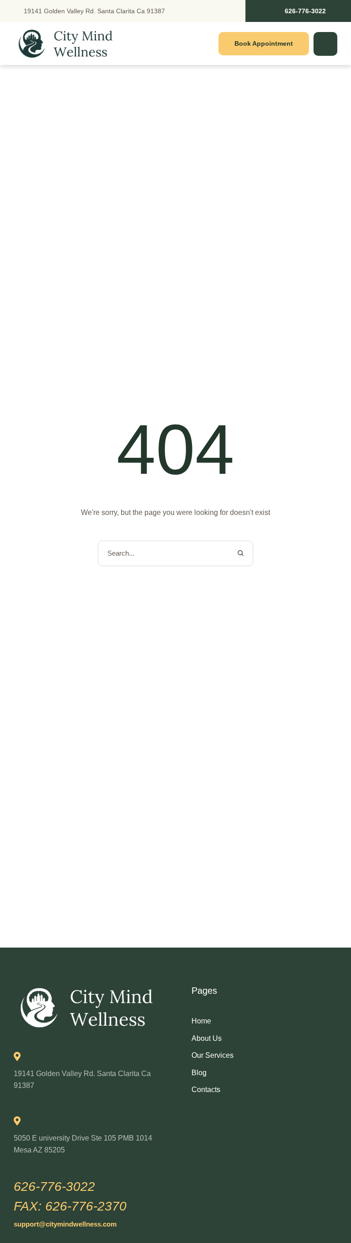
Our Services (212, 1055)
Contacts (205, 1089)
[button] (298, 11)
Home (201, 1021)
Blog (199, 1073)
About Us (206, 1038)
